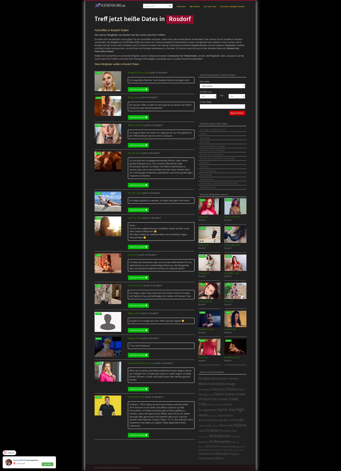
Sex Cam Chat (210, 6)
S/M (233, 441)
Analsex (204, 378)
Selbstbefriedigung (229, 446)
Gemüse (226, 404)
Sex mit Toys (221, 449)
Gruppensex (207, 410)
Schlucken (213, 446)
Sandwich (201, 447)
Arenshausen (206, 179)
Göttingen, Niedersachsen (213, 129)
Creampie (204, 389)
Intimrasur (213, 416)
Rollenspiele (219, 441)
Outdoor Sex (228, 431)
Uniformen (220, 453)
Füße (202, 404)
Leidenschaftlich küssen (208, 425)
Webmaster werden (131, 467)
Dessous (219, 389)
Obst (201, 431)
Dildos (231, 389)
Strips (230, 450)
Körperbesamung (210, 420)
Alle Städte (195, 6)
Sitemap (117, 467)
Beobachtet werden (225, 378)
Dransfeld (205, 137)
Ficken (219, 394)
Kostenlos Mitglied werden (232, 6)
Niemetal (204, 162)
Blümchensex (210, 383)
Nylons (240, 424)
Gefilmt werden (214, 404)
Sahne (237, 442)
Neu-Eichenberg (208, 170)
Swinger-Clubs (238, 450)
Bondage (228, 384)
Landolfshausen (208, 187)
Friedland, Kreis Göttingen (213, 146)
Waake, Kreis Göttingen (211, 154)
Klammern (225, 415)
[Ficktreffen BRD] (110, 7)
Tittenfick (205, 454)
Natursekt (227, 425)
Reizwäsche (219, 436)
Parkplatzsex (203, 436)
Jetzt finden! (238, 113)
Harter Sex (226, 409)
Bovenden (205, 141)
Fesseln (210, 395)
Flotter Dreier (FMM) (223, 399)
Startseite (181, 6)
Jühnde (203, 133)
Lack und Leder (233, 420)
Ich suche (204, 81)
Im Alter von (206, 91)
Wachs (220, 458)
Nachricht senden (137, 89)
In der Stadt (205, 102)
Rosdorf (163, 72)
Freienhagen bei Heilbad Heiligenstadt (219, 183)
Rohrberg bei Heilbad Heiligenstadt (217, 158)
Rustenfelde (206, 174)
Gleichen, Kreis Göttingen (212, 150)
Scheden (204, 166)
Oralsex (212, 430)
